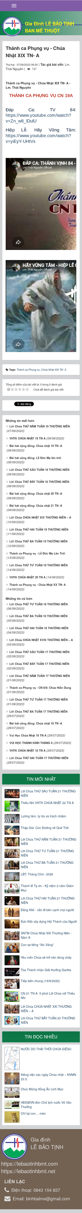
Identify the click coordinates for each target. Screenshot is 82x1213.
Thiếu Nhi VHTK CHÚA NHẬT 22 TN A (47, 802)
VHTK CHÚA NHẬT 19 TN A (27, 438)
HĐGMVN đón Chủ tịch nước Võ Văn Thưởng (46, 1104)
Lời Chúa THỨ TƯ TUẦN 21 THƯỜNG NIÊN (47, 853)
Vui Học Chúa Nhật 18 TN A (27, 735)
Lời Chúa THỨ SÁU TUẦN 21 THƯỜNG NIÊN (48, 793)
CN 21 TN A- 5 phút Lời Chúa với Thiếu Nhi (48, 995)
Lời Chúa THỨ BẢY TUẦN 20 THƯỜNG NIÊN (48, 1020)
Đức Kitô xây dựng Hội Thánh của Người (49, 921)
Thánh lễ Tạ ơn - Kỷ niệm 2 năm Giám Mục (47, 888)
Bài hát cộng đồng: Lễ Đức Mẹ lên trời (35, 458)
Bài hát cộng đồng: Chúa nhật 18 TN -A (35, 723)
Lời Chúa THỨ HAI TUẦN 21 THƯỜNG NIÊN (48, 900)
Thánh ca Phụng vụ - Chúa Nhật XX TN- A (37, 585)
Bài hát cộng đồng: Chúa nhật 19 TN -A (35, 446)
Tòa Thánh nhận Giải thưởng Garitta (46, 970)
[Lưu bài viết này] (73, 73)
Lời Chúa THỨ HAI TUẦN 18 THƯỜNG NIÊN (38, 628)
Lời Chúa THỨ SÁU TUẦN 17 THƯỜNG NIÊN (39, 652)
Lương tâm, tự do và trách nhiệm (43, 816)
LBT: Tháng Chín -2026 (37, 874)
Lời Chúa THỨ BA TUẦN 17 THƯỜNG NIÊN (38, 711)
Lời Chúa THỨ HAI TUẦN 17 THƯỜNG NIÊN (38, 758)
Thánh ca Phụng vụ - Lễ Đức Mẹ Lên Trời (37, 553)
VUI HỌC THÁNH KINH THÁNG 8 (30, 743)
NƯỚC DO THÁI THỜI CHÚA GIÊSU (46, 1049)
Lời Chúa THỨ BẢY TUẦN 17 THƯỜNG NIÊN (39, 664)
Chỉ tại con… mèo (33, 1113)
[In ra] (65, 73)
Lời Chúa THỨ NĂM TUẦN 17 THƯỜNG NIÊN (39, 676)
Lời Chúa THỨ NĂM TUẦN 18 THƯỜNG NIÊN (39, 426)
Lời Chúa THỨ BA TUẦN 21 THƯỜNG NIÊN (47, 864)
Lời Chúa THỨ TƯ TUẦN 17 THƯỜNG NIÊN (38, 699)
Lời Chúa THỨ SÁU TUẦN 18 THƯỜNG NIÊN (39, 469)
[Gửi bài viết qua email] (57, 73)
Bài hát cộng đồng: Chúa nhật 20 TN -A (35, 493)
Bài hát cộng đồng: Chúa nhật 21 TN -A (35, 505)
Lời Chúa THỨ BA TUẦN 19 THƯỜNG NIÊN (38, 541)
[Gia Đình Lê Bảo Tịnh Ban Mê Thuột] (12, 26)
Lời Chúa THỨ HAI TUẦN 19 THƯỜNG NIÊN (38, 529)
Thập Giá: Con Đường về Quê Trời (44, 827)
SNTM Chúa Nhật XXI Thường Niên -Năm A (46, 935)
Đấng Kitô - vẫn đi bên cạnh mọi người (47, 910)
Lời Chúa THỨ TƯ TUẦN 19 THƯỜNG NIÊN (38, 565)
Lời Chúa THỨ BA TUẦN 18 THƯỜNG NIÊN (38, 616)
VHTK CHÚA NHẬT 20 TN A (27, 577)
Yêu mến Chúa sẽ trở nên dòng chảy (46, 957)
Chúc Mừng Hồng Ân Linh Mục (42, 1089)
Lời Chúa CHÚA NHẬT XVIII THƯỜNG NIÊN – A (41, 640)
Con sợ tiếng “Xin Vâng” (37, 944)
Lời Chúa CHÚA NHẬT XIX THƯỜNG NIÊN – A (40, 517)
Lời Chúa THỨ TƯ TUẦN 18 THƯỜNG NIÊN (38, 604)
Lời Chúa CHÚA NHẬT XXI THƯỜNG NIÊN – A (46, 1008)
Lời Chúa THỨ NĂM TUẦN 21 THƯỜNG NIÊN (48, 841)
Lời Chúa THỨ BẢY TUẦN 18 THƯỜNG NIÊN (39, 482)
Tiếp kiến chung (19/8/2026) (40, 981)
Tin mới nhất (41, 779)
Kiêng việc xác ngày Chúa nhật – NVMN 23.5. (48, 1076)
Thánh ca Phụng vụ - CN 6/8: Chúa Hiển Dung (40, 687)
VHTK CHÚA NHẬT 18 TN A (27, 750)
